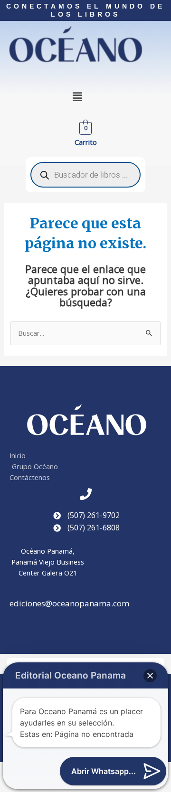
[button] (77, 97)
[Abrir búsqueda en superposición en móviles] (85, 174)
